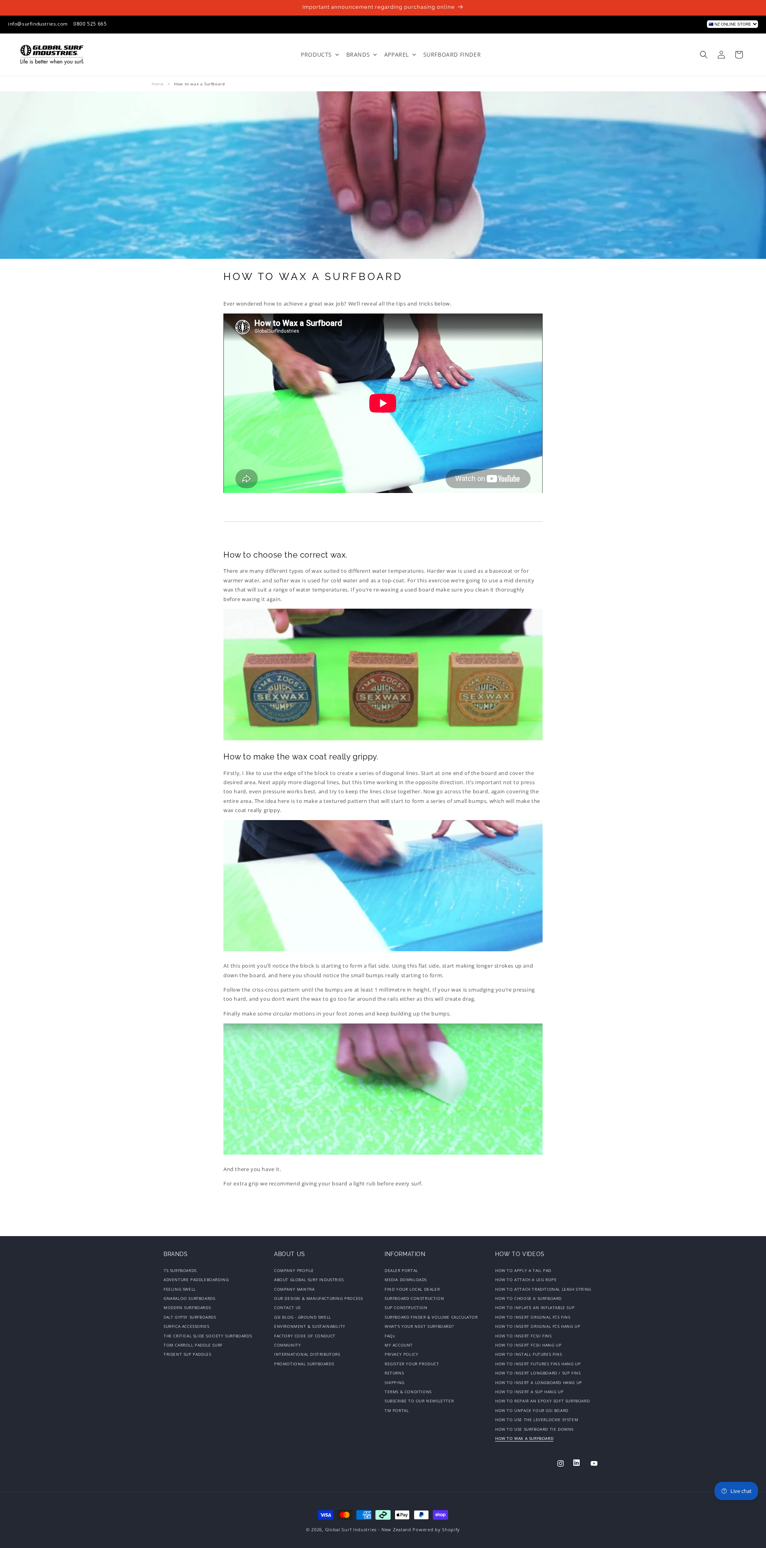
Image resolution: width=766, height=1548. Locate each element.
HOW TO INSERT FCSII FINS (523, 1336)
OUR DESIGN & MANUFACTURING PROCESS (318, 1298)
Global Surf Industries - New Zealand (368, 1529)
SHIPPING (395, 1382)
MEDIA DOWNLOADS (406, 1280)
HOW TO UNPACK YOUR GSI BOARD (532, 1410)
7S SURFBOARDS (180, 1271)
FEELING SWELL (180, 1289)
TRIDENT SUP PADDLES (187, 1354)
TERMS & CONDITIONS (408, 1391)
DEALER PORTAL (401, 1271)
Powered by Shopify (436, 1529)
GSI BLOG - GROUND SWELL (302, 1317)
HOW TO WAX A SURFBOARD (524, 1438)
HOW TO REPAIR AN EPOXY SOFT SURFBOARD (542, 1401)
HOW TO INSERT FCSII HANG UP (528, 1345)
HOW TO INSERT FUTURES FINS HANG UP (537, 1364)
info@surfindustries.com (38, 23)
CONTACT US (287, 1308)
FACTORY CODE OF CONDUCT (305, 1336)
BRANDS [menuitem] (358, 54)
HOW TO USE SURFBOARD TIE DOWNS (534, 1429)
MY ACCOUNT (399, 1345)
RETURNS (394, 1373)
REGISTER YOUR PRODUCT (412, 1364)
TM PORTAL (397, 1410)
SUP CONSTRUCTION (406, 1308)
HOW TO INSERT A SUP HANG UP (529, 1391)
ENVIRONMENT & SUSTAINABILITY (309, 1326)
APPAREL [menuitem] (396, 54)
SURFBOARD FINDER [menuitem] (452, 54)
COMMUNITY (287, 1345)
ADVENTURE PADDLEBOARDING (196, 1280)
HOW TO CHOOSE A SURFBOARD (528, 1298)
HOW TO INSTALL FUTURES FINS (528, 1354)
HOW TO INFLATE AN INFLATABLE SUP (534, 1308)
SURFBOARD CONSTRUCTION (414, 1298)
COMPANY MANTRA (294, 1289)
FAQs (390, 1336)
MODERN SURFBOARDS (187, 1308)
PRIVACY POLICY (401, 1354)
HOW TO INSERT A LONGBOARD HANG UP (538, 1382)
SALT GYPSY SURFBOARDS (190, 1317)
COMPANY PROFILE (294, 1271)
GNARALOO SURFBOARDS (189, 1298)
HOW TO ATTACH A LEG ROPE (526, 1280)
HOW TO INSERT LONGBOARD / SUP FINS (537, 1373)
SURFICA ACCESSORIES (186, 1326)
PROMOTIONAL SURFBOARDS (304, 1364)
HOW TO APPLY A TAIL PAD (523, 1271)
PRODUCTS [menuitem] (316, 54)
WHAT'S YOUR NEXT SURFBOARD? (419, 1326)
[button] (704, 54)
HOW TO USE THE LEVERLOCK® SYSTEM (536, 1419)
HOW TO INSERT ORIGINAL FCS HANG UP (537, 1326)
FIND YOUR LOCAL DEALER (412, 1289)
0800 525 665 (90, 23)
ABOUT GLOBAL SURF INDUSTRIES (309, 1280)
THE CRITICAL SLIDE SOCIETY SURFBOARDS (208, 1336)
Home (158, 84)
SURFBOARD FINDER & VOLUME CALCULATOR (431, 1317)
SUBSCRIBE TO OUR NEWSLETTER (419, 1401)
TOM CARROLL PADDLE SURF (193, 1345)
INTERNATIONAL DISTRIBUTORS (307, 1354)
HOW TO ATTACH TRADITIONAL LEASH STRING (543, 1289)
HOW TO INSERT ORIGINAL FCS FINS (533, 1317)
